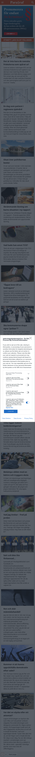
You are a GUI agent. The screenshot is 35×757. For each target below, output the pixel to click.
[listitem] (17, 373)
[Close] (31, 339)
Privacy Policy (28, 418)
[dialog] (17, 378)
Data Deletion (6, 418)
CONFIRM (11, 411)
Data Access (17, 418)
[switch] (27, 378)
